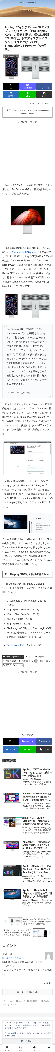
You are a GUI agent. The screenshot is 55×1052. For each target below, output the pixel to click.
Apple (30, 657)
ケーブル (19, 665)
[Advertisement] (27, 151)
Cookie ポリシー (17, 1036)
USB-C (8, 665)
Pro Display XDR (15, 645)
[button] (44, 94)
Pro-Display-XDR (28, 661)
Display (41, 657)
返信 (48, 983)
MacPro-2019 (10, 661)
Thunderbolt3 (44, 661)
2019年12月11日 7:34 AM (13, 958)
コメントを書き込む (27, 992)
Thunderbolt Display (23, 252)
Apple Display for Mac (14, 657)
